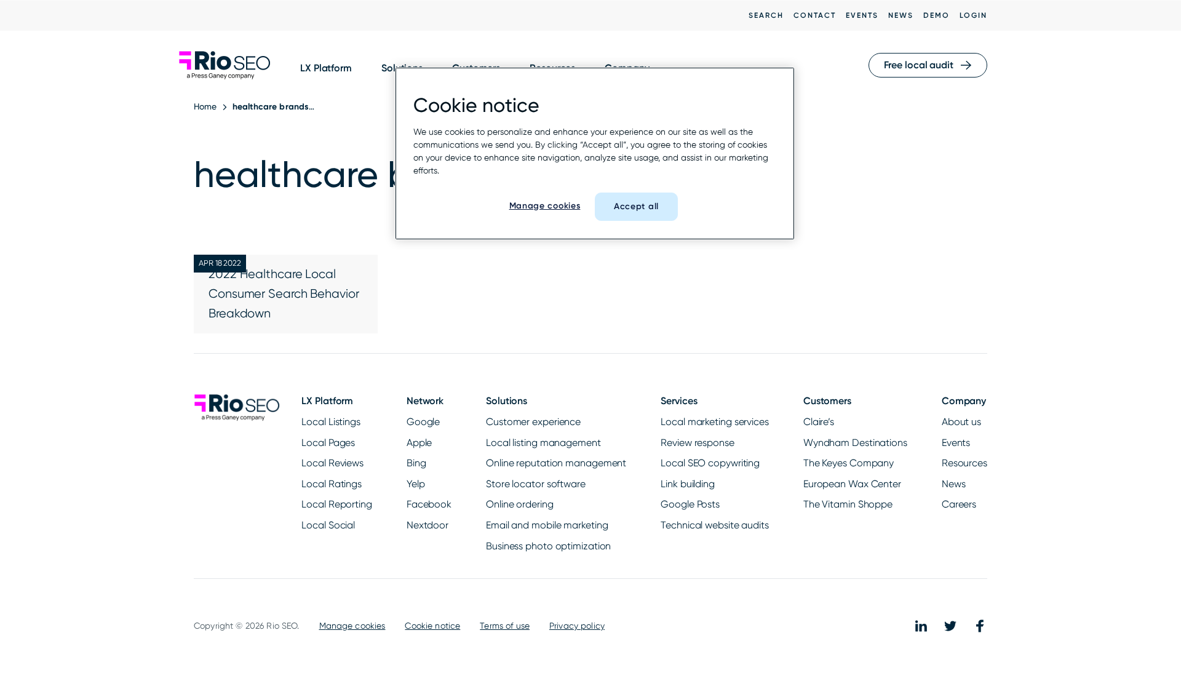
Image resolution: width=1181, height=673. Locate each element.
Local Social (328, 525)
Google (423, 422)
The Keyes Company (848, 463)
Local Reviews (332, 463)
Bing (416, 463)
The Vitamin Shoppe (848, 504)
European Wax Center (852, 484)
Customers (827, 401)
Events (862, 15)
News (900, 15)
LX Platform (326, 68)
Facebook (429, 504)
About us (961, 422)
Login (973, 15)
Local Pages (328, 442)
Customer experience (533, 422)
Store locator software (536, 484)
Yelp (416, 484)
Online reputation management (556, 463)
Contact (814, 15)
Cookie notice (432, 626)
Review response (697, 442)
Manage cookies (352, 626)
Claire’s (818, 422)
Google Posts (690, 504)
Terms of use (505, 626)
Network (425, 401)
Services (679, 401)
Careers (959, 504)
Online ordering (520, 504)
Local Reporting (336, 504)
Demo (936, 15)
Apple (419, 442)
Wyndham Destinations (855, 442)
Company (964, 401)
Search (766, 15)
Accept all (636, 206)
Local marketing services (715, 422)
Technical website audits (715, 525)
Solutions (506, 401)
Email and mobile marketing (547, 525)
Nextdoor (427, 525)
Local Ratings (331, 484)
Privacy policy (577, 626)
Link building (688, 484)
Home (205, 106)
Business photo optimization (548, 546)
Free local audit (918, 65)
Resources (964, 463)
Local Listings (330, 422)
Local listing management (543, 442)
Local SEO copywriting (710, 463)
